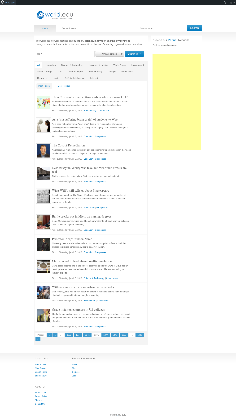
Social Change (44, 71)
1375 (87, 335)
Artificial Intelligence (75, 78)
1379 (124, 335)
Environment (137, 65)
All (38, 65)
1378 (115, 335)
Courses (75, 372)
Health (55, 78)
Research (42, 78)
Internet (94, 78)
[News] (53, 15)
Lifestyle (112, 71)
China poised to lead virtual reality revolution (82, 261)
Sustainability (95, 71)
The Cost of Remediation (68, 145)
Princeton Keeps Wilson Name (72, 239)
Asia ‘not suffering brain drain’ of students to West (85, 119)
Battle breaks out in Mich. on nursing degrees (81, 216)
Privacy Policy (41, 396)
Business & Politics (98, 65)
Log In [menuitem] (232, 2)
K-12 (59, 71)
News (45, 28)
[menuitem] (225, 2)
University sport (75, 71)
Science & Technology (72, 65)
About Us (39, 400)
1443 (139, 335)
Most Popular (64, 86)
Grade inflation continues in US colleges (78, 309)
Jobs (74, 376)
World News (119, 65)
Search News (41, 372)
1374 (78, 335)
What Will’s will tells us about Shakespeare (80, 190)
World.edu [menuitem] (9, 2)
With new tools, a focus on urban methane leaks (83, 287)
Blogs (74, 368)
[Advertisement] (177, 102)
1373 (69, 335)
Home (74, 364)
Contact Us (40, 404)
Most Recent (44, 86)
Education (51, 65)
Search (194, 27)
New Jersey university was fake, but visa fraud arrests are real (89, 170)
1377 (105, 335)
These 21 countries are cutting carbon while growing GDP (89, 97)
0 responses (103, 110)
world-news (127, 71)
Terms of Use (40, 392)
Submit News (69, 28)
